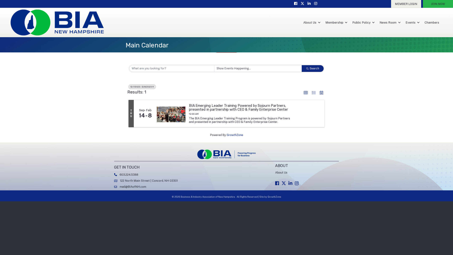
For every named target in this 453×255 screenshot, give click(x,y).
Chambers (432, 22)
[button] (406, 4)
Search (314, 68)
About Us (309, 22)
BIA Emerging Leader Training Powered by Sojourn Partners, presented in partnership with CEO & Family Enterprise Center (238, 107)
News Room (388, 22)
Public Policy (361, 22)
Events (410, 22)
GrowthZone (235, 135)
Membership (334, 22)
